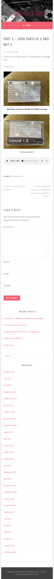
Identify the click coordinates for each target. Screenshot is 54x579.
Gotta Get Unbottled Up (13, 338)
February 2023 (9, 412)
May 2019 (7, 479)
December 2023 (10, 392)
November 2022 (10, 418)
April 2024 (7, 385)
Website (7, 285)
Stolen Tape (8, 345)
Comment (8, 228)
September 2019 (10, 472)
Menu (28, 25)
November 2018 (10, 485)
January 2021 (9, 452)
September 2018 (10, 492)
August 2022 (8, 432)
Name (7, 261)
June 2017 (8, 518)
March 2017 (8, 539)
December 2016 (10, 552)
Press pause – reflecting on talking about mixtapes (23, 318)
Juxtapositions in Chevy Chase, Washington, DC (22, 331)
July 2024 (7, 378)
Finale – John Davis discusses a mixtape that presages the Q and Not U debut (40, 192)
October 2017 (9, 512)
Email (7, 273)
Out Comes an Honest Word (15, 325)
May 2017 (7, 525)
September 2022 (10, 425)
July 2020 (7, 465)
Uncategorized (17, 176)
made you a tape (27, 13)
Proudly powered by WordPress (22, 572)
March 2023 (8, 405)
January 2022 (9, 445)
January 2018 (9, 498)
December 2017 (10, 505)
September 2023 (10, 398)
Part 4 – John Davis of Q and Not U (14, 188)
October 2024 (9, 372)
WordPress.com (30, 574)
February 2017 (9, 545)
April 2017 (7, 532)
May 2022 (7, 438)
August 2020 (8, 458)
